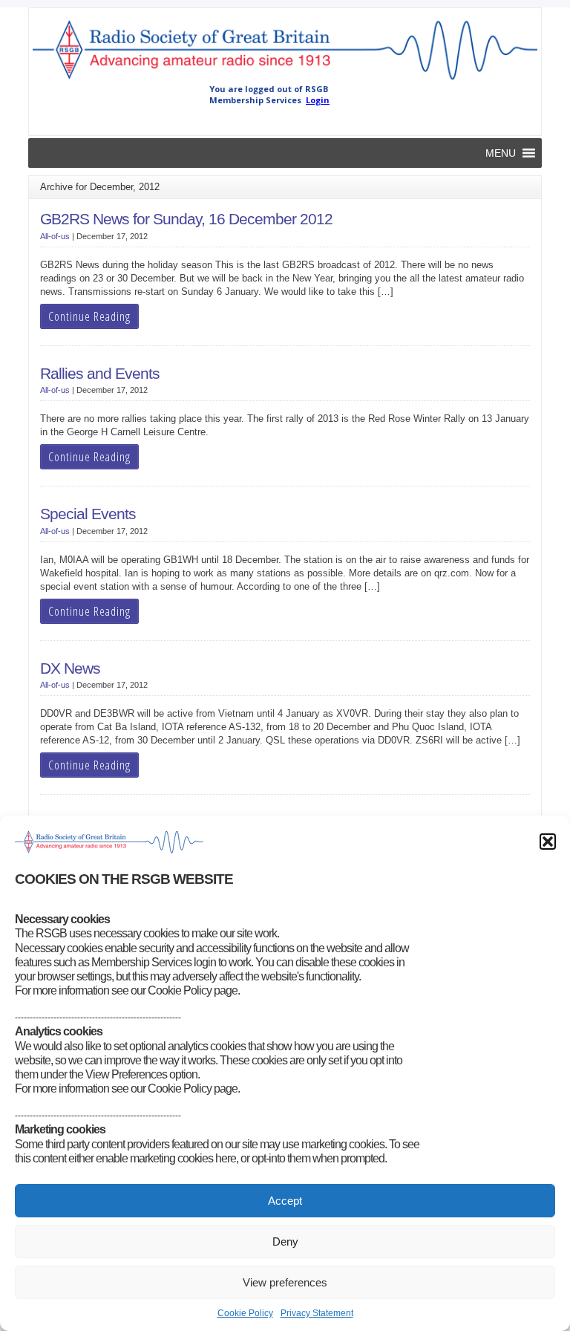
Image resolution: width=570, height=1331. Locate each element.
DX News (70, 668)
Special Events (88, 514)
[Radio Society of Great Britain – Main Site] (285, 80)
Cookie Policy (245, 1313)
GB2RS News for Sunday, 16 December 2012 (186, 219)
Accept (285, 1200)
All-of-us (55, 236)
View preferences (285, 1282)
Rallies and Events (100, 374)
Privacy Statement (317, 1313)
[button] (547, 841)
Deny (285, 1241)
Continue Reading (89, 316)
